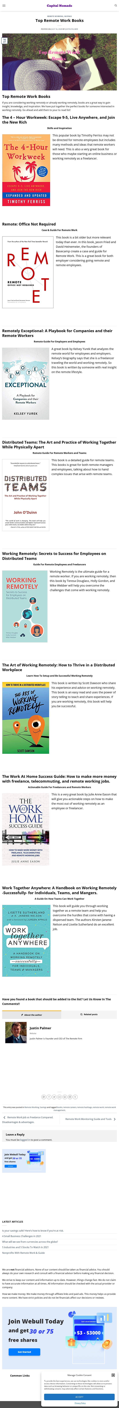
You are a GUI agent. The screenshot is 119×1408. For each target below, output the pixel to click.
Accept (79, 1396)
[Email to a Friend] (59, 1097)
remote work (98, 1107)
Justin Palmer (71, 29)
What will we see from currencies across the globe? (30, 1241)
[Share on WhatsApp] (43, 1097)
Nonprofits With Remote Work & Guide (23, 1252)
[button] (113, 1375)
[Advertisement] (59, 1069)
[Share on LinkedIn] (70, 1097)
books (59, 1107)
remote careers (69, 1107)
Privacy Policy (80, 1403)
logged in (25, 1139)
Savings (68, 16)
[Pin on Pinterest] (64, 1097)
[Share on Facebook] (49, 1097)
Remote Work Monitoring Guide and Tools (88, 1119)
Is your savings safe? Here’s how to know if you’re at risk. (33, 1230)
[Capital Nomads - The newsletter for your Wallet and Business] (59, 5)
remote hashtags (84, 1107)
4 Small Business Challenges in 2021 (21, 1236)
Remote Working (55, 16)
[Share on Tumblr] (75, 1097)
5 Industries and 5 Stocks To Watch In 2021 (25, 1247)
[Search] (116, 5)
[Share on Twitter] (54, 1097)
